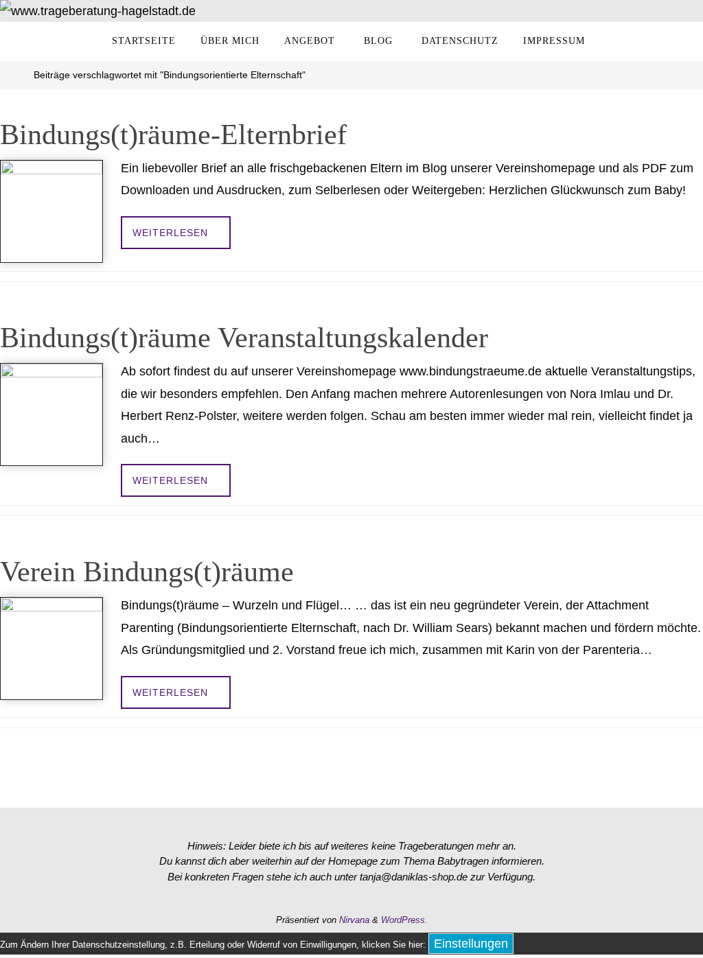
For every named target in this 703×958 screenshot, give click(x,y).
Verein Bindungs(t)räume (147, 571)
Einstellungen (471, 943)
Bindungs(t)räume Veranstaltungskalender (244, 337)
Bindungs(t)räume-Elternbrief (173, 134)
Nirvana (354, 920)
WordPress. (404, 920)
